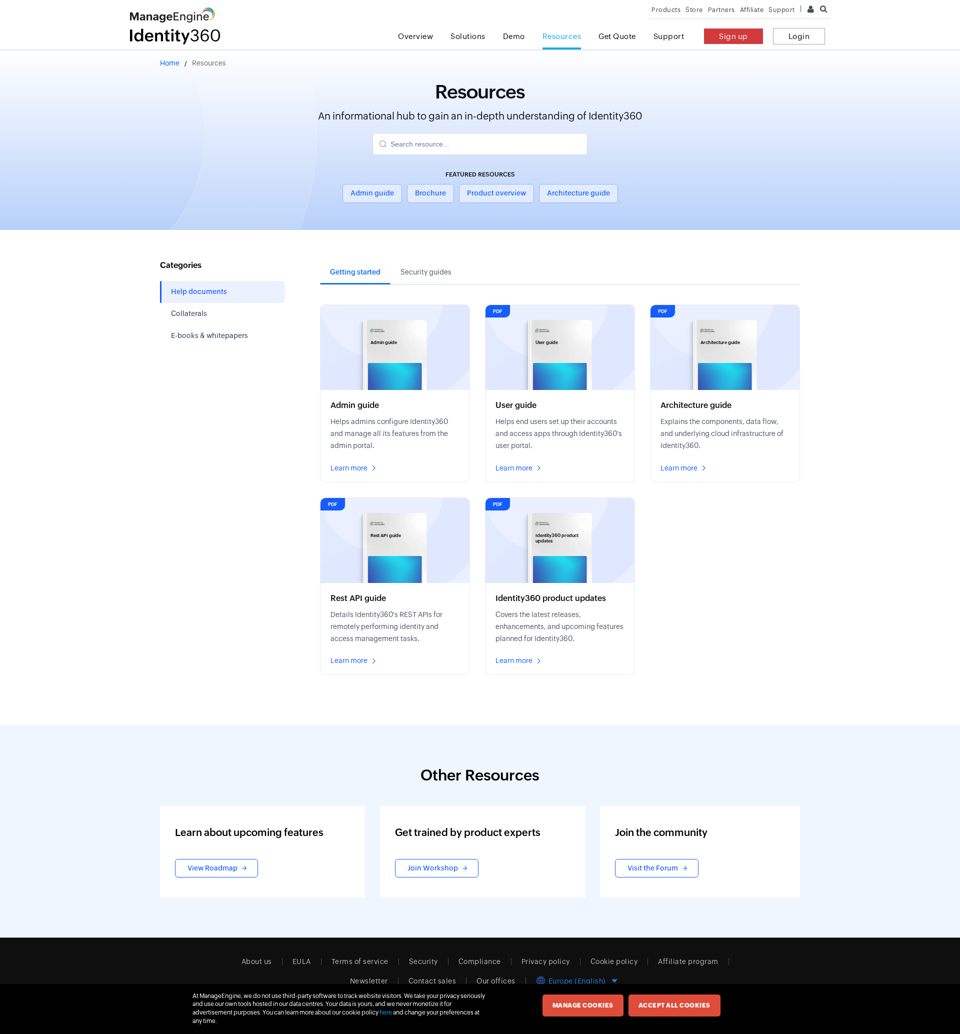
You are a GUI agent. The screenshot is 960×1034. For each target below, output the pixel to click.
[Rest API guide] (395, 586)
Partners (721, 10)
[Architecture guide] (725, 393)
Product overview (496, 193)
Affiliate (752, 10)
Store (694, 10)
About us (257, 961)
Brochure (430, 193)
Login (799, 36)
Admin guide (372, 193)
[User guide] (560, 393)
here (386, 1012)
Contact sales (432, 981)
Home (170, 63)
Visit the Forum (653, 868)
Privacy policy (546, 961)
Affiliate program (688, 961)
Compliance (479, 961)
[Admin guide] (395, 393)
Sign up (733, 36)
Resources (562, 36)
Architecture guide (578, 193)
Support (669, 36)
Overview (415, 36)
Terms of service (360, 961)
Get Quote (617, 36)
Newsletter (369, 981)
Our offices (496, 981)
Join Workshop (433, 868)
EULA (301, 961)
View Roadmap (213, 868)
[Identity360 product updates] (560, 586)
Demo (514, 36)
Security (423, 961)
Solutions (468, 36)
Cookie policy (614, 961)
